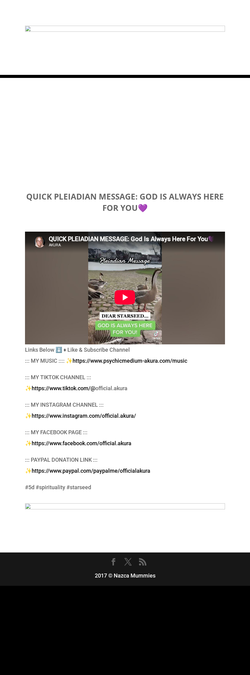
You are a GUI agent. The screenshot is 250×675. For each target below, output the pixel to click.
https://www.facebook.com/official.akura (81, 443)
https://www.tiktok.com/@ (63, 388)
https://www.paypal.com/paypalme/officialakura (91, 471)
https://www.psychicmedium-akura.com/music (130, 361)
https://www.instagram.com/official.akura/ (84, 416)
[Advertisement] (125, 120)
